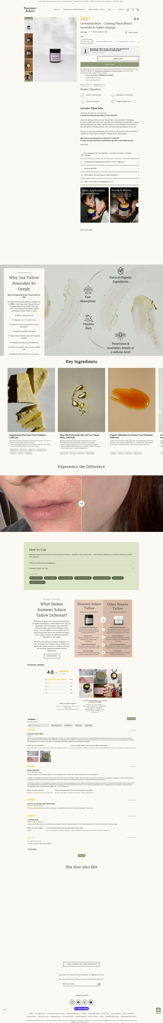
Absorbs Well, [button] (99, 748)
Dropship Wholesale (112, 1016)
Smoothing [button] (90, 792)
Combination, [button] (34, 748)
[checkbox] (78, 725)
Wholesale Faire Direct (128, 1016)
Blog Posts (105, 1013)
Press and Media (94, 1013)
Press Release (116, 1013)
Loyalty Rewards (80, 1016)
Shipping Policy (55, 1016)
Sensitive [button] (65, 748)
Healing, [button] (80, 748)
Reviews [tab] (32, 719)
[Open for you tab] (158, 1010)
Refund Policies (43, 1016)
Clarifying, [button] (128, 748)
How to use (85, 84)
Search (84, 1013)
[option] (55, 49)
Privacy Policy (31, 1016)
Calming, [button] (86, 748)
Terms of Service (128, 1013)
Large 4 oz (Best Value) (104, 41)
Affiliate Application (73, 1013)
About (31, 1013)
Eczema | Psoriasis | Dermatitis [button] (43, 792)
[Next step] (138, 205)
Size (82, 36)
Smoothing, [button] (121, 748)
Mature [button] (29, 830)
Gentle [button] (133, 748)
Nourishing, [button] (74, 748)
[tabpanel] (81, 791)
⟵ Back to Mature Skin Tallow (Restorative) (81, 964)
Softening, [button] (92, 748)
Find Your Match (68, 1016)
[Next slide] (159, 412)
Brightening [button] (106, 830)
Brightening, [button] (107, 748)
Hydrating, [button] (114, 748)
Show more (82, 855)
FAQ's (102, 1016)
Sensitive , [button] (30, 792)
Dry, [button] (28, 748)
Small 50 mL (87, 41)
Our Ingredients (40, 1013)
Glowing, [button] (58, 792)
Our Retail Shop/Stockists (56, 1013)
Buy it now (109, 64)
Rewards (121, 9)
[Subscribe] (98, 984)
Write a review (131, 718)
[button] (59, 680)
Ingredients (98, 84)
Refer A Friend (93, 1016)
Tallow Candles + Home (96, 9)
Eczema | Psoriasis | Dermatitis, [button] (48, 748)
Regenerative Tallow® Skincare (73, 9)
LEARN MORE (52, 656)
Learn (109, 9)
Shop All (56, 9)
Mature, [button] (60, 748)
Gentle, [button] (73, 830)
